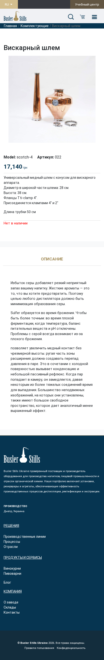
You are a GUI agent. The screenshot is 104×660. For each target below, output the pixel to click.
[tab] (52, 261)
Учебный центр (87, 4)
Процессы (12, 542)
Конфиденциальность (71, 648)
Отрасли (11, 547)
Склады (10, 607)
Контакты (12, 612)
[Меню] (94, 17)
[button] (71, 17)
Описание (52, 259)
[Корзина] (82, 17)
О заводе (11, 602)
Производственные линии (25, 536)
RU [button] (7, 4)
